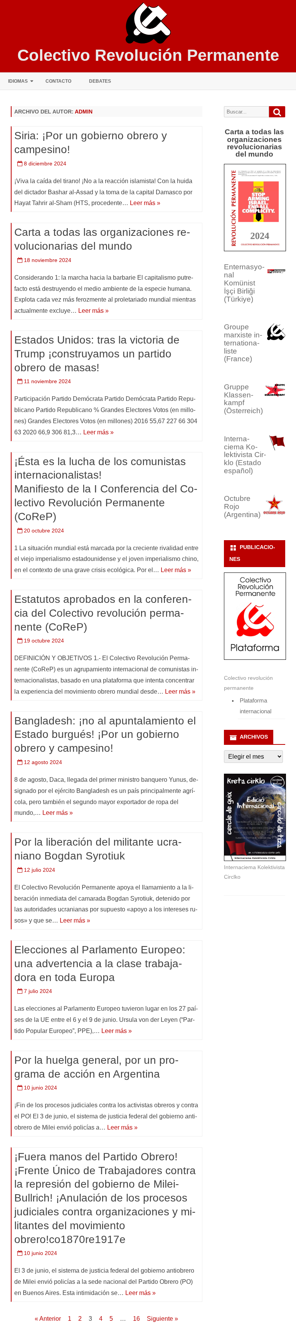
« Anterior (48, 1318)
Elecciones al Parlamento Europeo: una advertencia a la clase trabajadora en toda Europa (99, 963)
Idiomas (18, 81)
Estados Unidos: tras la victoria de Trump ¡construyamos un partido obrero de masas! (97, 354)
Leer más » (145, 203)
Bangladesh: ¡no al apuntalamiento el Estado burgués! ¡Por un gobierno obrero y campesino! (105, 734)
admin (83, 111)
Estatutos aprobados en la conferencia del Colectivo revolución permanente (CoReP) (103, 613)
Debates (100, 81)
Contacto (58, 81)
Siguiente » (162, 1318)
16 (136, 1318)
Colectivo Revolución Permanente (148, 55)
